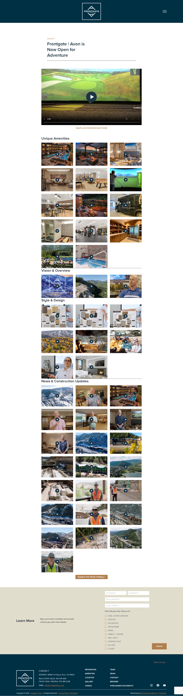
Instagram (113, 627)
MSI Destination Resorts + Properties (153, 693)
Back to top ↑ (160, 662)
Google (112, 619)
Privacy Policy (64, 693)
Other (111, 649)
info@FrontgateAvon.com (54, 685)
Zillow (111, 645)
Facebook (113, 623)
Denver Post (114, 641)
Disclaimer (74, 693)
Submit (159, 646)
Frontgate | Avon (36, 693)
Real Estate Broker (118, 616)
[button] (57, 154)
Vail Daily (113, 638)
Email (111, 630)
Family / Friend (115, 634)
